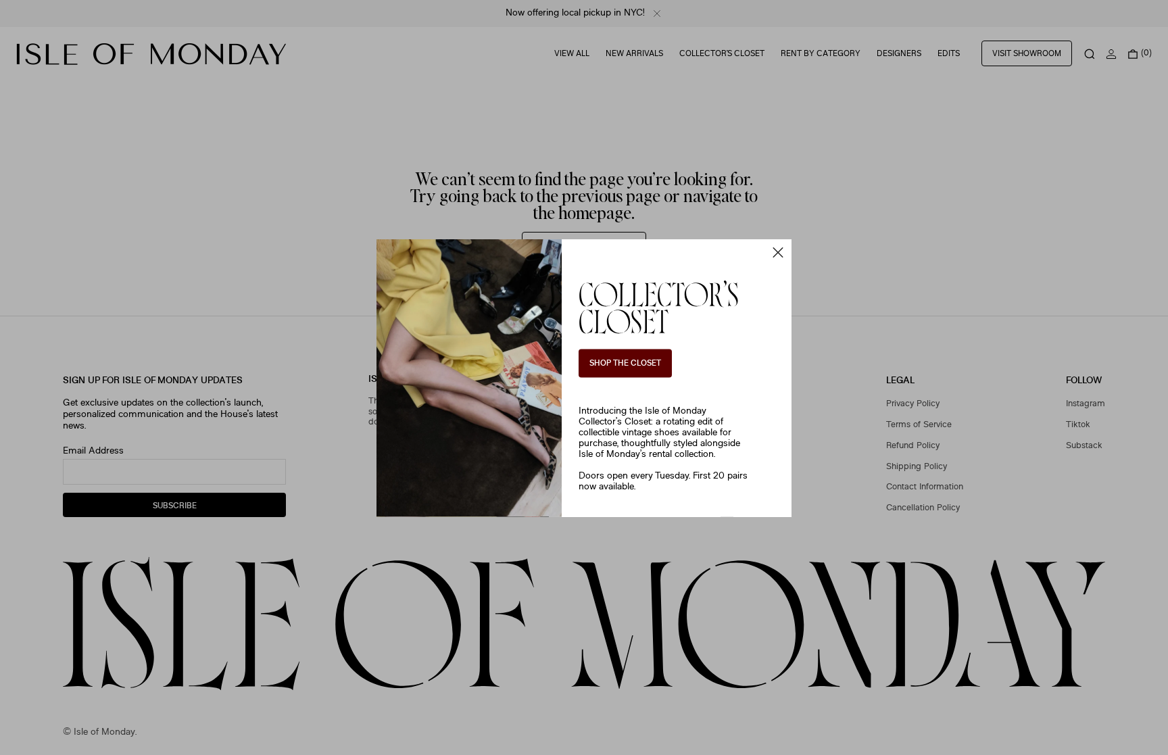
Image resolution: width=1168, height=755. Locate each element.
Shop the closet (625, 364)
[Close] (778, 252)
